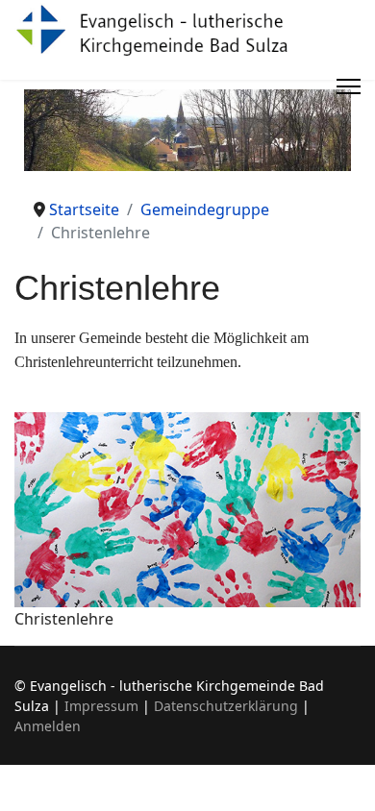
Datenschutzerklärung (226, 706)
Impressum (101, 706)
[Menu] (349, 86)
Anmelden (47, 726)
